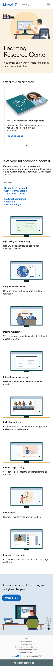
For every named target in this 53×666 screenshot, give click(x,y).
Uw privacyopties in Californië (26, 647)
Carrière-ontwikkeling (15, 190)
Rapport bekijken (15, 136)
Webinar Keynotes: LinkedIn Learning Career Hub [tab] (26, 145)
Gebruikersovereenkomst (26, 650)
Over (26, 639)
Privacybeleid (26, 644)
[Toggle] (48, 663)
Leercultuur (10, 201)
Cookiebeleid (26, 641)
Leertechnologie (12, 204)
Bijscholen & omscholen (16, 188)
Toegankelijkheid (26, 652)
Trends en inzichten (14, 193)
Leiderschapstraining (15, 199)
